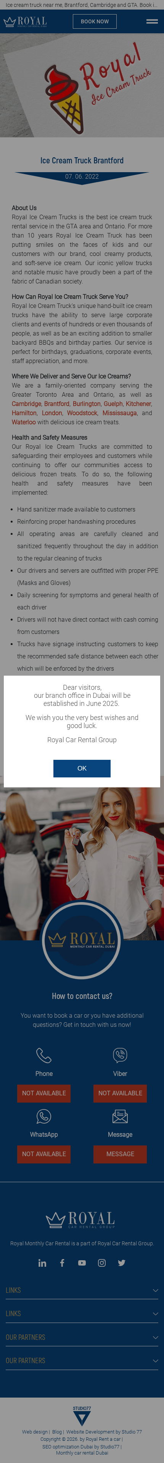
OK (82, 768)
